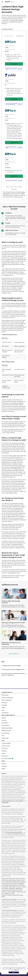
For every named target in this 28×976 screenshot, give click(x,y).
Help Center (4, 766)
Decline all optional (14, 970)
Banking (3, 707)
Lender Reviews (5, 712)
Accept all (13, 972)
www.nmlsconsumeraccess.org (14, 832)
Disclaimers (4, 750)
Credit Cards (4, 705)
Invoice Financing (5, 725)
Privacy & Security (6, 745)
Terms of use (5, 748)
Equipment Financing (6, 730)
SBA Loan (4, 717)
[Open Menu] (3, 1)
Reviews (3, 768)
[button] (14, 666)
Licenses (3, 753)
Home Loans (4, 702)
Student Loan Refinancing (7, 697)
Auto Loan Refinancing (7, 700)
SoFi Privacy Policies (6, 743)
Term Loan (4, 720)
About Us (4, 763)
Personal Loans (5, 695)
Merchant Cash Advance (7, 728)
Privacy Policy (16, 969)
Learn (3, 710)
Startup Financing (5, 733)
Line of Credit (5, 722)
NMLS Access (5, 755)
